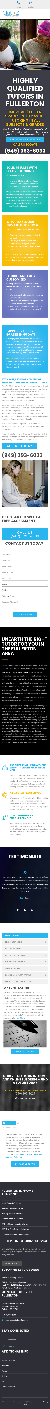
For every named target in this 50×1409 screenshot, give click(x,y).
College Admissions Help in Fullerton (16, 1234)
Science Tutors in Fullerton (12, 1219)
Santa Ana (17, 672)
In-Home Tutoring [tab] (26, 1123)
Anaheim (24, 672)
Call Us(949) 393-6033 (25, 534)
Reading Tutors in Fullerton (12, 1208)
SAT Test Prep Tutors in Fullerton (15, 1224)
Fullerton (32, 672)
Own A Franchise (8, 1386)
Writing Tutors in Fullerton (12, 1213)
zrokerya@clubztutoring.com (16, 1320)
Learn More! (11, 1263)
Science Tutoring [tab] (13, 968)
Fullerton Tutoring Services (12, 1277)
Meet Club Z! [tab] (10, 1123)
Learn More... (20, 1018)
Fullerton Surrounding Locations (14, 1282)
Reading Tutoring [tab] (13, 942)
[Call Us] (18, 3)
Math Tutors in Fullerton (11, 1203)
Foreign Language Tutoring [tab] (18, 975)
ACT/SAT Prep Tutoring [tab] (15, 955)
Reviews (5, 1371)
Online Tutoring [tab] (11, 1127)
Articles (5, 1376)
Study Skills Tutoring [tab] (15, 962)
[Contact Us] (30, 3)
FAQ (3, 1381)
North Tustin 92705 (10, 1285)
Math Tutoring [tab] (12, 935)
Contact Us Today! (25, 1051)
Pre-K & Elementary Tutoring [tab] (18, 982)
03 (25, 909)
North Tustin (7, 672)
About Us (5, 1366)
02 (18, 910)
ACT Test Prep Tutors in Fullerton (15, 1229)
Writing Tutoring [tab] (13, 949)
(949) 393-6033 (10, 1315)
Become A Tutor (8, 1360)
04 (32, 910)
